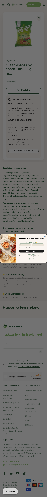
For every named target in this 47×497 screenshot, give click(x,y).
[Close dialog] (45, 236)
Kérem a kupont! (31, 251)
